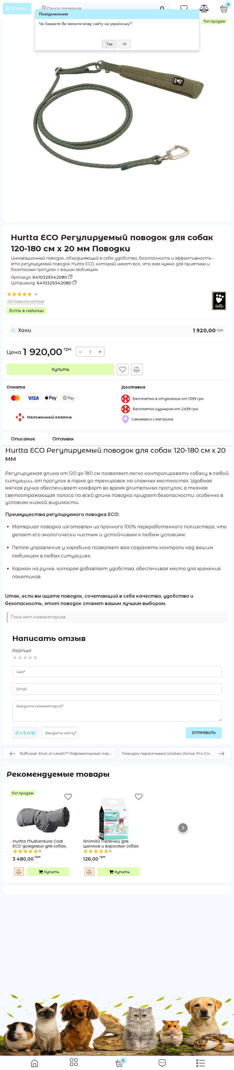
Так (109, 44)
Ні (124, 44)
